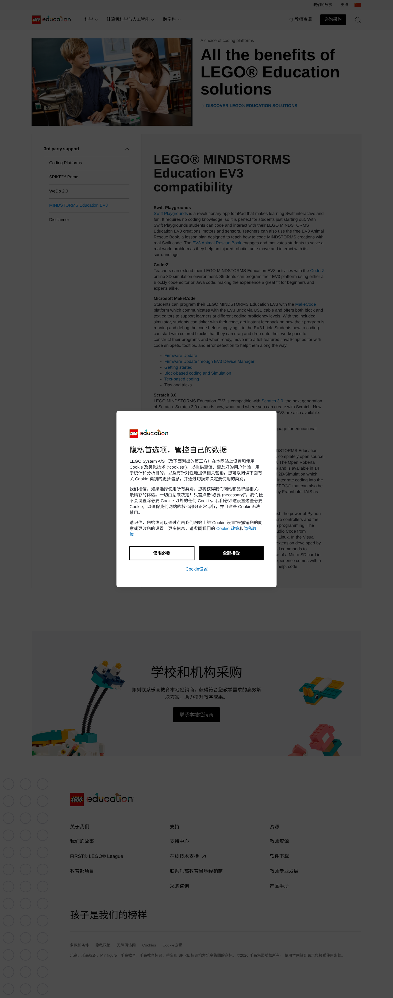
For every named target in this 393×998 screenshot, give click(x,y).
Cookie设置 (197, 569)
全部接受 (231, 553)
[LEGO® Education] (149, 433)
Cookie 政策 (227, 528)
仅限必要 (161, 553)
